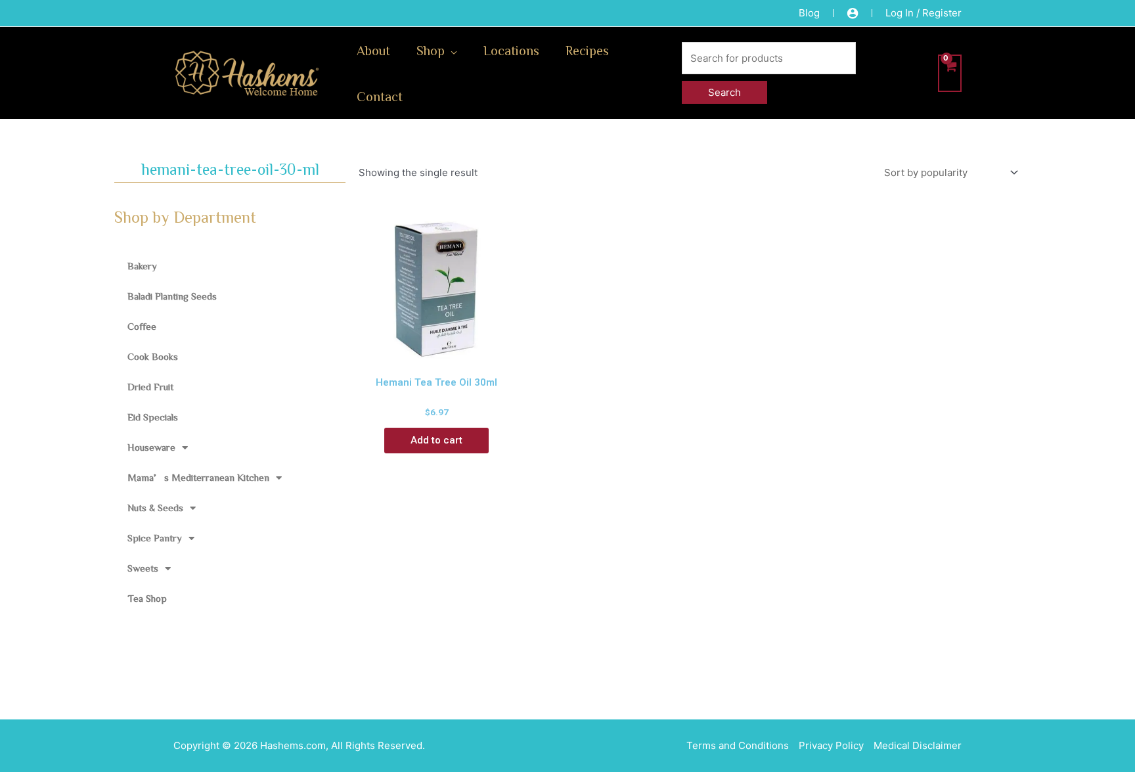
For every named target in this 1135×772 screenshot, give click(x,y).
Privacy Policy (831, 745)
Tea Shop (147, 598)
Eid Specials (152, 417)
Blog (809, 13)
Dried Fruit (150, 387)
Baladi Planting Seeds (172, 296)
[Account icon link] (852, 13)
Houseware (151, 447)
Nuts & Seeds (155, 507)
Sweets (142, 568)
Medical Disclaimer (918, 745)
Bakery (142, 266)
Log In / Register (923, 13)
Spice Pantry (154, 538)
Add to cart (436, 440)
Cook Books (152, 356)
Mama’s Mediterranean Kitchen (198, 477)
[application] (451, 50)
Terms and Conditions (737, 745)
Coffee (141, 326)
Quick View (436, 354)
